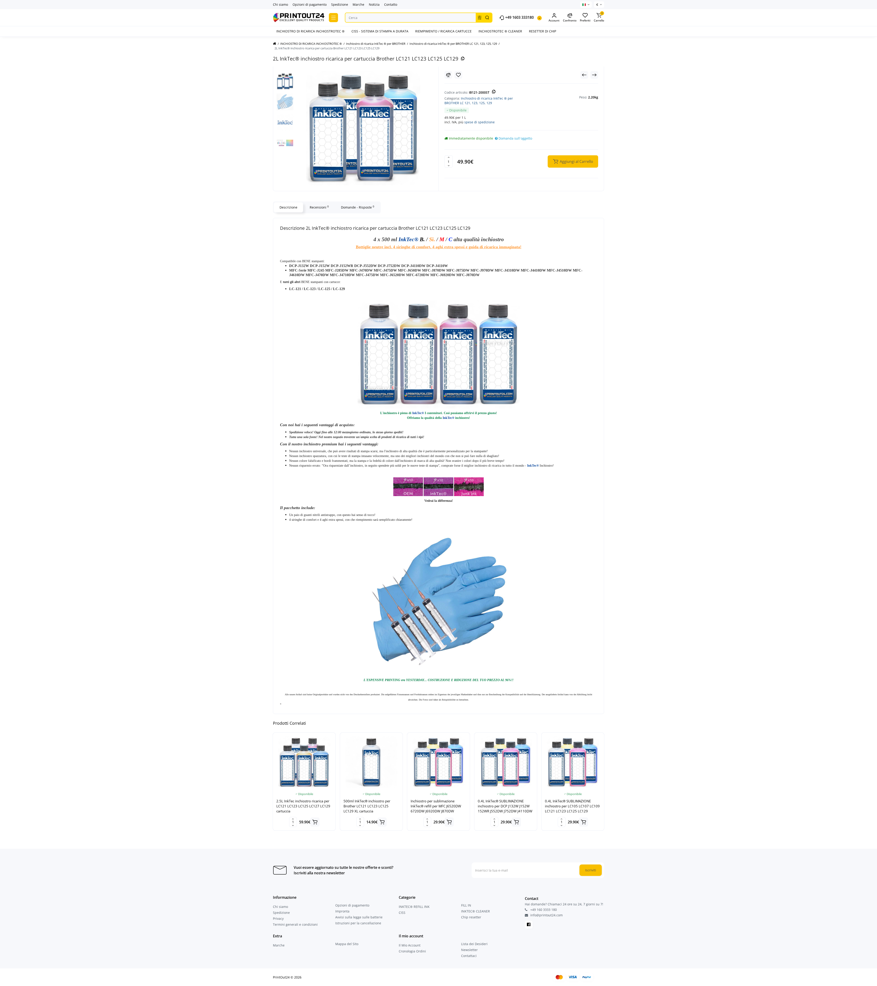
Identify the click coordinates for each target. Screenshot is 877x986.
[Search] (487, 17)
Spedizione (339, 4)
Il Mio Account (409, 945)
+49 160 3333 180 (543, 909)
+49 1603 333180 (519, 17)
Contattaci (469, 956)
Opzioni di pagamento (310, 4)
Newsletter (469, 950)
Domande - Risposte (357, 207)
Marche (358, 4)
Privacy (278, 918)
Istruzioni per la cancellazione (358, 923)
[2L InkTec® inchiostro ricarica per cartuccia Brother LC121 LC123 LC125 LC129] (363, 128)
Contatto (390, 4)
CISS (402, 912)
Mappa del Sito (346, 944)
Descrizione (288, 207)
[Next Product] (594, 75)
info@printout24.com (546, 915)
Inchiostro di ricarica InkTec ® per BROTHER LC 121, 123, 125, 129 (478, 100)
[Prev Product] (584, 75)
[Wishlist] (458, 75)
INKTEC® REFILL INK (414, 906)
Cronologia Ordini (412, 951)
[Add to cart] (315, 822)
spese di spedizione (479, 122)
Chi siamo (280, 4)
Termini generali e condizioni (295, 924)
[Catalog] (333, 17)
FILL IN (466, 905)
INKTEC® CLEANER (475, 911)
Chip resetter (471, 917)
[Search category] (479, 17)
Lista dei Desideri (474, 944)
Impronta (342, 911)
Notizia (374, 4)
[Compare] (448, 75)
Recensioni (319, 207)
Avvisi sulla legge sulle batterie (359, 917)
